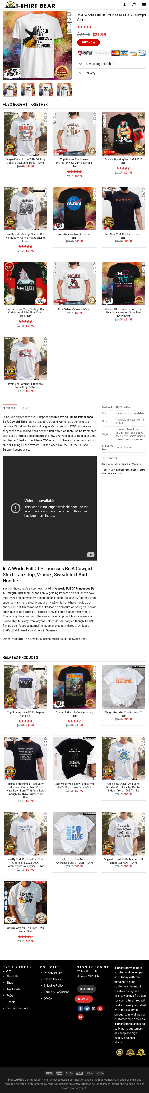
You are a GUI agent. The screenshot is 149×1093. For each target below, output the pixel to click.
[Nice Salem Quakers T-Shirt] (74, 283)
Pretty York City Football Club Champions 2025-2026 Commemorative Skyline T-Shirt (25, 863)
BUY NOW (88, 42)
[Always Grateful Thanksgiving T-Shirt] (123, 687)
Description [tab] (10, 408)
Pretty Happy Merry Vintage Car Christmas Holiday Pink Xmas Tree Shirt (25, 313)
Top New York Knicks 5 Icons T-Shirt (123, 236)
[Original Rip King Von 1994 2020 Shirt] (123, 133)
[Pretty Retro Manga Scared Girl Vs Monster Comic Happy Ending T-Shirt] (25, 208)
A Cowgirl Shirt (116, 469)
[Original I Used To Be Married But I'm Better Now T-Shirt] (123, 833)
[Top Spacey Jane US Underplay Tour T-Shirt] (25, 687)
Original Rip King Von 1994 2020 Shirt (123, 161)
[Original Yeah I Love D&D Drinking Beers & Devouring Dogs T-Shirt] (25, 133)
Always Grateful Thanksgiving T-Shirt (123, 714)
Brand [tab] (26, 408)
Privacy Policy (53, 973)
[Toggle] (80, 64)
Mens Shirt (130, 469)
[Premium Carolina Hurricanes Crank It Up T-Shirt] (25, 358)
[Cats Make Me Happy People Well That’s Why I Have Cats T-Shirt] (74, 758)
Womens (137, 464)
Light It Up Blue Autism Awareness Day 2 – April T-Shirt (74, 861)
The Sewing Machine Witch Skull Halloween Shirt (55, 639)
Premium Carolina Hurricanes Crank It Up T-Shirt (25, 385)
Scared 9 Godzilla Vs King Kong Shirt (74, 714)
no (34, 421)
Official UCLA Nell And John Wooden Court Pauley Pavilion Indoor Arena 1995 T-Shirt (123, 787)
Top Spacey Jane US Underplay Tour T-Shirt (25, 714)
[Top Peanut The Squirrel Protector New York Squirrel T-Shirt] (74, 133)
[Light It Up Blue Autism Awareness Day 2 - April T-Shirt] (74, 833)
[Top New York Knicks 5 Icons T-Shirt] (123, 208)
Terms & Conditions (56, 992)
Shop (10, 982)
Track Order (14, 989)
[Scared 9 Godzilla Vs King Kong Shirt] (74, 687)
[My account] (124, 5)
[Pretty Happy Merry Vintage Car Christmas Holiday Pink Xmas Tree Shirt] (25, 283)
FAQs (10, 995)
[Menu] (144, 4)
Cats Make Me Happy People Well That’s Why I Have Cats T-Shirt (74, 785)
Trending (126, 464)
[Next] (66, 45)
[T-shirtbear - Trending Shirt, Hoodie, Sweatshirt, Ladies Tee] (30, 4)
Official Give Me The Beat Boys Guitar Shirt (25, 929)
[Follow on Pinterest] (100, 1009)
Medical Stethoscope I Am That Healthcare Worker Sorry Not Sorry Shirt (123, 313)
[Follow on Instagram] (87, 1009)
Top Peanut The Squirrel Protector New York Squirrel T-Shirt (74, 163)
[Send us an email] (94, 1009)
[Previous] (8, 45)
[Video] (7, 73)
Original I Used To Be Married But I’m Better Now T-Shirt (123, 861)
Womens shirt (115, 473)
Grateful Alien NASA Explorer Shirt (74, 236)
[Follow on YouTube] (81, 1017)
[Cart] (134, 4)
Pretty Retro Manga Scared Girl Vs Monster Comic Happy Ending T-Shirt (25, 238)
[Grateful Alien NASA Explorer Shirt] (74, 208)
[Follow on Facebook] (81, 1009)
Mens (117, 464)
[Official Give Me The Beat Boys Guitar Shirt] (25, 902)
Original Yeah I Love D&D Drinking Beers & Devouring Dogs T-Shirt (25, 161)
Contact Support (17, 1008)
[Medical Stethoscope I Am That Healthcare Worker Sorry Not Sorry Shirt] (123, 283)
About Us (13, 976)
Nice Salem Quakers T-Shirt (74, 309)
